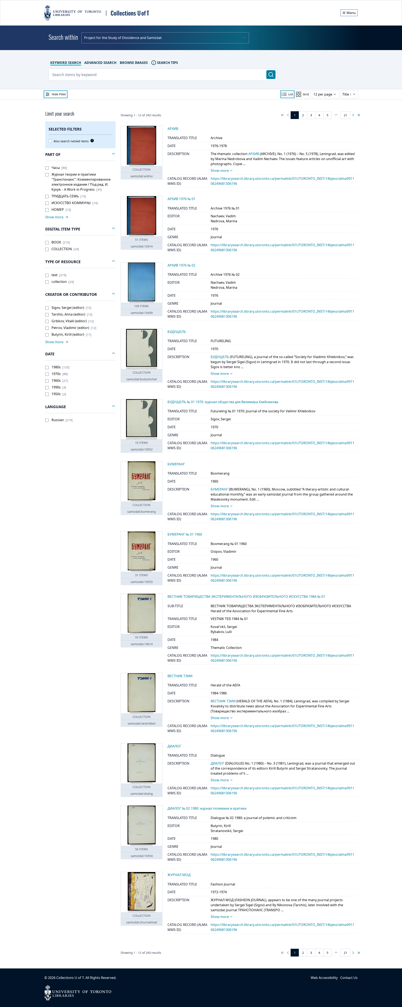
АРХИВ (253, 153)
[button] (80, 154)
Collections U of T (70, 977)
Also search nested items (71, 141)
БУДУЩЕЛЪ (220, 357)
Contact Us (349, 977)
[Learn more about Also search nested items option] (91, 140)
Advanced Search (100, 62)
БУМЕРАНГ (219, 489)
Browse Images (134, 62)
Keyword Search (65, 62)
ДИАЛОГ (217, 763)
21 (345, 115)
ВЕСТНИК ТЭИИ (223, 701)
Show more (220, 170)
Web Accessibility (324, 977)
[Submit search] (271, 74)
